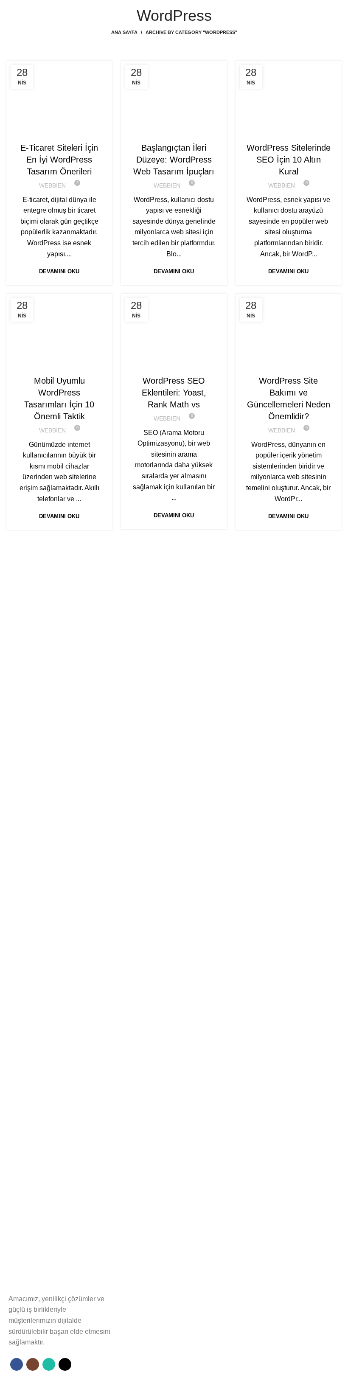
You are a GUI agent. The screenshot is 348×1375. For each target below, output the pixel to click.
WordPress (308, 131)
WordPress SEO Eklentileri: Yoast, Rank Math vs (174, 392)
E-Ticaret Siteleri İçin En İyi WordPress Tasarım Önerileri (59, 159)
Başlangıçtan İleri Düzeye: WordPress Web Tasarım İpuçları (173, 159)
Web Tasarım (71, 131)
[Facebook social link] (16, 1364)
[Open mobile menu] (9, 8)
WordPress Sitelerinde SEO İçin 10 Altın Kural (289, 159)
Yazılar (39, 131)
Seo (282, 131)
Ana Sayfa (124, 32)
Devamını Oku (59, 271)
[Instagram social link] (32, 1364)
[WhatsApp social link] (48, 1364)
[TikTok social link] (65, 1364)
